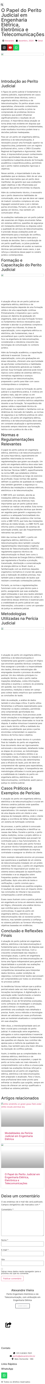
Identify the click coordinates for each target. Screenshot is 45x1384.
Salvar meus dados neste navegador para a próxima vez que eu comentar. (21, 1272)
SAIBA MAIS (22, 1306)
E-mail (5, 1250)
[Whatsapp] (16, 47)
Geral (40, 40)
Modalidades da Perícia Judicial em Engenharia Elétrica (19, 1136)
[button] (2, 5)
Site (3, 1259)
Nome (4, 1240)
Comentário (7, 1209)
